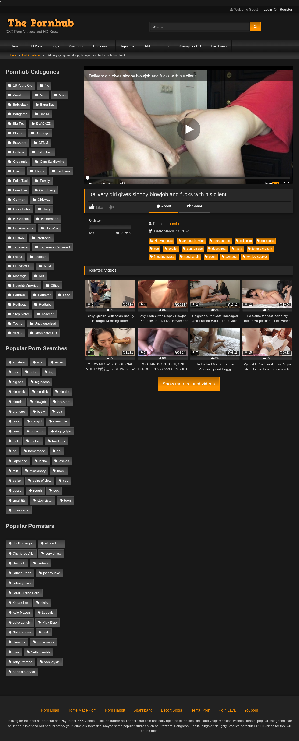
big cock (19, 391)
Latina (17, 257)
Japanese (128, 46)
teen (67, 500)
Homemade (101, 46)
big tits (64, 391)
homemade (36, 451)
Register (286, 9)
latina (43, 461)
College (18, 152)
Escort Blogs (171, 710)
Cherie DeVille (23, 553)
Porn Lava (227, 710)
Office (55, 285)
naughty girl (191, 256)
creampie (60, 421)
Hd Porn (36, 46)
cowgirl (36, 421)
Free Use (20, 190)
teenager (231, 256)
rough (37, 490)
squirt (212, 256)
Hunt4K (18, 238)
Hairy (46, 209)
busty (41, 411)
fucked (35, 441)
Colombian (45, 152)
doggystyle (63, 431)
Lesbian (40, 257)
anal (40, 362)
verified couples (257, 256)
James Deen (22, 573)
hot (59, 451)
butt (156, 248)
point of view (42, 480)
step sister (45, 500)
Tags (55, 46)
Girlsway (44, 199)
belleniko (246, 240)
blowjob (40, 402)
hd (14, 451)
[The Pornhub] (41, 23)
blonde (18, 402)
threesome (20, 510)
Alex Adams (53, 543)
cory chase (54, 553)
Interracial (43, 238)
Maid (47, 266)
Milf (147, 46)
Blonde (18, 133)
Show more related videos (189, 383)
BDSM (44, 114)
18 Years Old (22, 85)
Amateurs (76, 46)
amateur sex (222, 240)
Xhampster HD (190, 46)
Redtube (45, 304)
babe (33, 372)
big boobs (267, 240)
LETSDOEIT (22, 266)
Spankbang (143, 710)
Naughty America (25, 285)
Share (196, 206)
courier (173, 248)
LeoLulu (48, 612)
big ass (18, 382)
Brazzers (19, 142)
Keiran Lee (21, 602)
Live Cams (219, 46)
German (19, 199)
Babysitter (20, 104)
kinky (44, 602)
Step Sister (21, 314)
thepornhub (173, 224)
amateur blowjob (193, 240)
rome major (45, 642)
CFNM (43, 142)
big (51, 372)
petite (17, 480)
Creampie (20, 161)
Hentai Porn (200, 710)
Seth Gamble (40, 652)
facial (239, 248)
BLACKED (43, 123)
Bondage (42, 133)
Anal (43, 95)
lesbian (64, 461)
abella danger (23, 543)
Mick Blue (50, 622)
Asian (59, 362)
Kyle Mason (21, 612)
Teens (164, 46)
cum (16, 431)
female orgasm (262, 248)
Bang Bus (47, 104)
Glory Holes (21, 209)
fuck (16, 441)
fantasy (42, 563)
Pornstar (44, 295)
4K (47, 85)
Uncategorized (45, 323)
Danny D (19, 563)
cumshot (37, 431)
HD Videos (21, 219)
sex (56, 490)
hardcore (58, 441)
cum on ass (195, 248)
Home (15, 46)
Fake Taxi (20, 181)
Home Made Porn (82, 710)
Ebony (39, 171)
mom (61, 471)
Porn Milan (50, 710)
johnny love (51, 573)
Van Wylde (52, 662)
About (165, 206)
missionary (38, 471)
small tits (19, 500)
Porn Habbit (115, 710)
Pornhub (19, 295)
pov (65, 480)
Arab (62, 95)
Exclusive (63, 171)
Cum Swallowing (52, 161)
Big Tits (18, 123)
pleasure (19, 642)
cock (16, 421)
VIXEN (18, 333)
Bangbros (20, 114)
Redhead (20, 304)
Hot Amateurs (31, 55)
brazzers (63, 402)
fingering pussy (164, 256)
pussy (17, 490)
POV (66, 295)
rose (16, 652)
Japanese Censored (55, 247)
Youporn (251, 710)
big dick (42, 391)
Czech (17, 171)
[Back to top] (284, 728)
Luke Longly (22, 622)
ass (15, 372)
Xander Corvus (24, 672)
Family (45, 181)
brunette (19, 411)
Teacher (48, 314)
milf (15, 471)
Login (268, 9)
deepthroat (219, 248)
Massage (20, 276)
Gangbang (47, 190)
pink (46, 632)
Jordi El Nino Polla (26, 593)
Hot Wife (52, 228)
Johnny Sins (22, 583)
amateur (19, 362)
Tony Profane (22, 662)
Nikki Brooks (22, 632)
